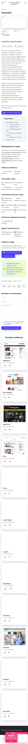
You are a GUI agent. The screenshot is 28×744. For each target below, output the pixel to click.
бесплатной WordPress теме (11, 152)
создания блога (6, 156)
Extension (6, 647)
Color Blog (6, 615)
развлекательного (7, 160)
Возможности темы (12, 122)
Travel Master (7, 520)
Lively (5, 488)
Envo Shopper (7, 392)
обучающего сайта (7, 158)
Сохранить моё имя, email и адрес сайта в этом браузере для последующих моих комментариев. (13, 323)
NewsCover (6, 424)
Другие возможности (15, 137)
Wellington (6, 360)
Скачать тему (10, 139)
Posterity (6, 679)
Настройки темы (14, 127)
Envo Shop (6, 711)
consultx (5, 552)
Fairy (4, 456)
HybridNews (7, 583)
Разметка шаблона (14, 124)
